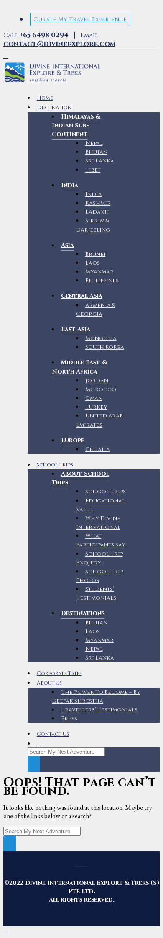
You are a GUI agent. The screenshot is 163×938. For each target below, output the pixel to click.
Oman (93, 398)
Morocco (100, 389)
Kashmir (98, 203)
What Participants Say (100, 540)
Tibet (93, 170)
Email (59, 39)
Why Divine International (98, 523)
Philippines (102, 280)
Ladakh (97, 212)
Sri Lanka (99, 161)
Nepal (94, 143)
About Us (49, 683)
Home (45, 98)
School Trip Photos (99, 576)
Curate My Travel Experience (80, 19)
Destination (54, 107)
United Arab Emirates (99, 420)
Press (69, 718)
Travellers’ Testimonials (99, 710)
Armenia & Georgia (95, 310)
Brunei (95, 254)
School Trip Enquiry (99, 558)
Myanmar (99, 272)
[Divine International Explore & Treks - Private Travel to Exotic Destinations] (52, 82)
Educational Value (100, 505)
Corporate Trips (59, 673)
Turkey (96, 407)
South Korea (104, 347)
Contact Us (53, 734)
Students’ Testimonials (96, 593)
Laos (92, 263)
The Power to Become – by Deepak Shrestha (96, 696)
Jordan (96, 380)
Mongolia (101, 338)
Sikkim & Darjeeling (93, 225)
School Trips (55, 465)
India (93, 194)
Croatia (97, 449)
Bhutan (96, 152)
